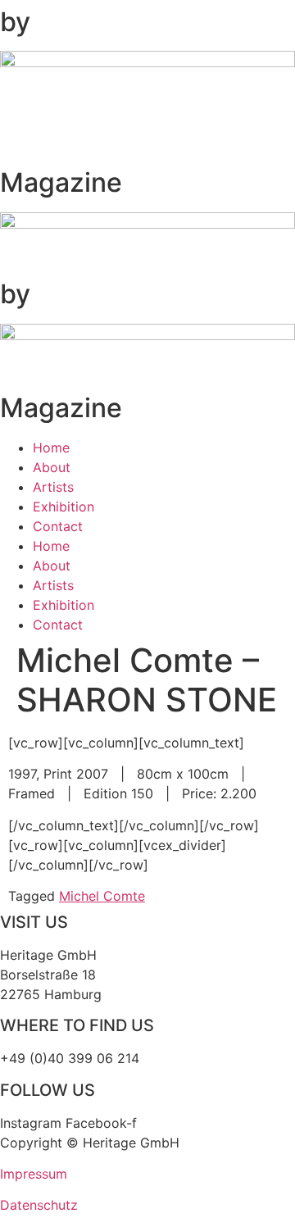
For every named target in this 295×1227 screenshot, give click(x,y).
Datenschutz (39, 1205)
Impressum (33, 1174)
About (51, 467)
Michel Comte (102, 896)
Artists (53, 487)
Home (51, 447)
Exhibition (63, 506)
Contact (58, 526)
